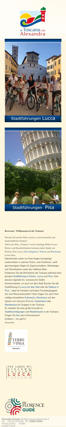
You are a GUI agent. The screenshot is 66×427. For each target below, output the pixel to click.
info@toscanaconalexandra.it (35, 419)
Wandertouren (36, 311)
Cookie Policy (8, 425)
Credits (22, 423)
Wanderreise (11, 304)
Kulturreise (30, 297)
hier (18, 315)
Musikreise (42, 297)
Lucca (40, 276)
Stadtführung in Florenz (24, 276)
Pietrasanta (56, 251)
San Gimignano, (31, 251)
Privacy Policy (9, 423)
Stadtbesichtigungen (15, 311)
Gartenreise (40, 301)
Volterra (42, 251)
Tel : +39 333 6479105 (13, 421)
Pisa (50, 276)
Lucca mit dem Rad (29, 287)
